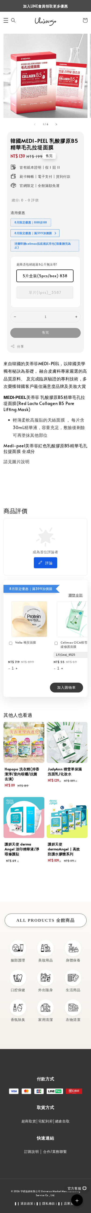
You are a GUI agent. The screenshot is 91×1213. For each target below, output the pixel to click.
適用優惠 (17, 212)
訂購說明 (31, 1151)
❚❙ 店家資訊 (67, 1203)
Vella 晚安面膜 (25, 643)
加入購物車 (66, 687)
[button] (6, 20)
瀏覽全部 (75, 595)
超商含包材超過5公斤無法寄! (37, 264)
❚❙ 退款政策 (23, 1203)
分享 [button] (20, 346)
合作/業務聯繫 (55, 1151)
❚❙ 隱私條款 (45, 1203)
